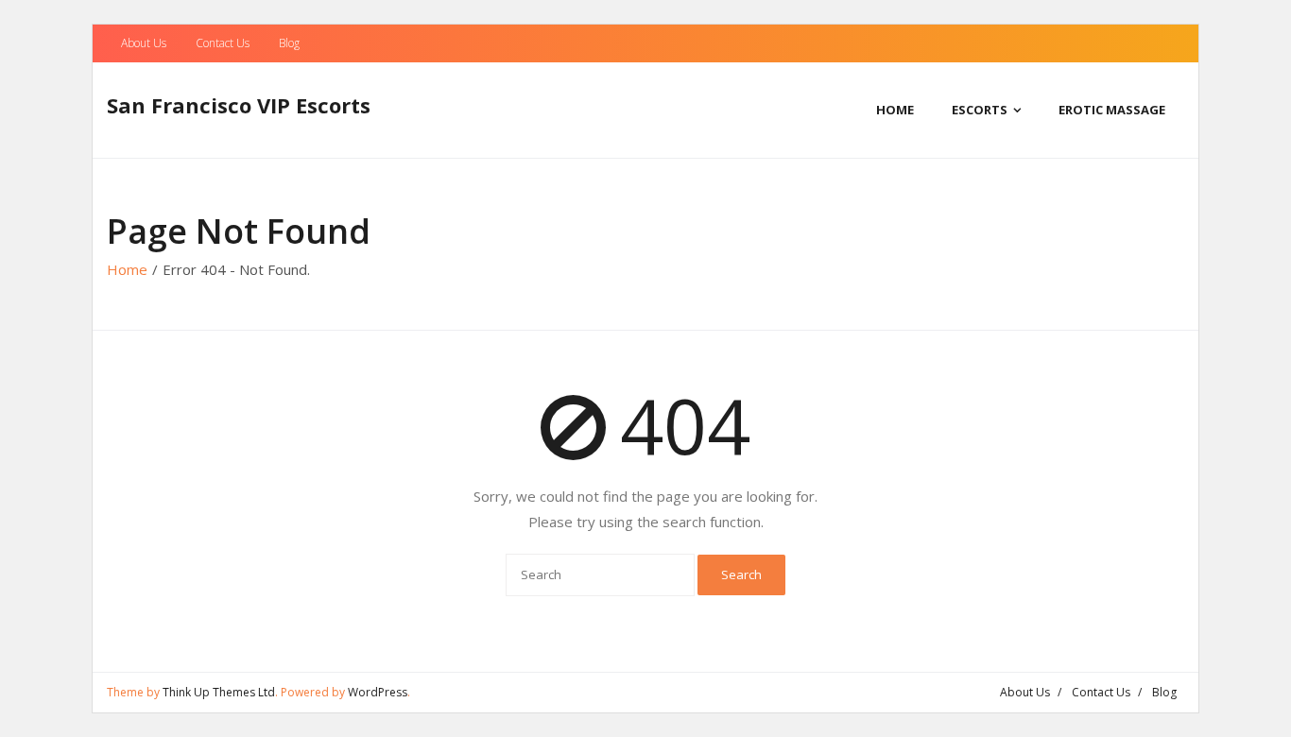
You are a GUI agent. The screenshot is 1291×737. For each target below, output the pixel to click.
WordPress (377, 692)
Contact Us (223, 43)
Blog (289, 43)
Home (127, 269)
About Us (143, 43)
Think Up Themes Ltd (219, 692)
